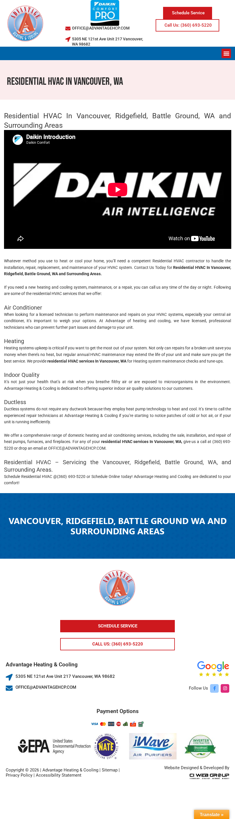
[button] (226, 53)
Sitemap (109, 770)
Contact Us (144, 267)
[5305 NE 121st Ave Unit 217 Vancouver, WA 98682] (67, 39)
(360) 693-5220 (71, 476)
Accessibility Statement (58, 775)
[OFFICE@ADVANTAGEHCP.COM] (67, 28)
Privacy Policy (19, 775)
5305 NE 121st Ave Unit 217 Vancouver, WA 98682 (65, 676)
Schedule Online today (111, 476)
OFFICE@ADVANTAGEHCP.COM (101, 28)
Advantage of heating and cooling (138, 320)
